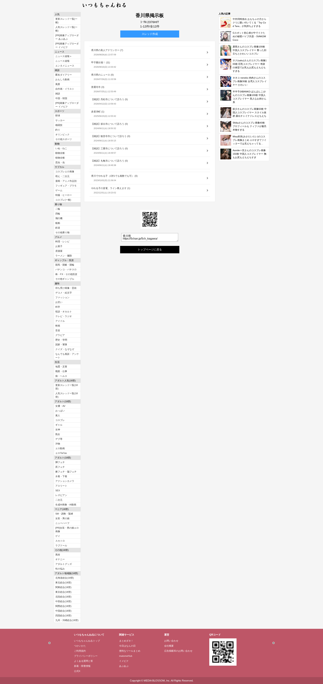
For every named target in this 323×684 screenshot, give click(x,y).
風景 (57, 84)
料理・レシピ (62, 241)
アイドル (60, 321)
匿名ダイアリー (63, 74)
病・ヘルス (61, 376)
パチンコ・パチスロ (66, 269)
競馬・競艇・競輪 (64, 264)
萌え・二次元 (62, 176)
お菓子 (58, 246)
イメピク (124, 661)
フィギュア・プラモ (66, 185)
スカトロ (60, 540)
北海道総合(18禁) (64, 577)
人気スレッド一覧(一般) (66, 29)
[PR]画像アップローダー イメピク (67, 45)
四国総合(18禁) (63, 615)
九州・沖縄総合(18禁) (67, 620)
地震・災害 (61, 366)
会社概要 (169, 645)
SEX (57, 490)
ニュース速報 (62, 61)
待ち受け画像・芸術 (66, 288)
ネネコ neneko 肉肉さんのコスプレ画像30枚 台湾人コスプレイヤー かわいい (250, 81)
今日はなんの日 (127, 645)
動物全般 (60, 153)
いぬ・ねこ (61, 148)
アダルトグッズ (63, 564)
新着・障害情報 (82, 666)
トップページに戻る (150, 249)
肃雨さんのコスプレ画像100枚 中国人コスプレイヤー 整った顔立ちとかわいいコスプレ (249, 50)
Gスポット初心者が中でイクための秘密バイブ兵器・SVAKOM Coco (249, 36)
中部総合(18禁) (63, 601)
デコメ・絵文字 (63, 292)
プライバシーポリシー (86, 656)
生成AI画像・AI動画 (65, 504)
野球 (57, 115)
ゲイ (57, 536)
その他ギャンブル (64, 279)
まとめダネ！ (126, 640)
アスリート (61, 485)
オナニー (60, 559)
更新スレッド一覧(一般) (66, 21)
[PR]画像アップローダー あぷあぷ (67, 37)
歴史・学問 (61, 339)
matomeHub (125, 656)
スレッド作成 (150, 33)
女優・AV (60, 406)
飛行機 (58, 218)
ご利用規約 (80, 650)
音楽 (57, 330)
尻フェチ (60, 467)
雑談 (57, 93)
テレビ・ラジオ (63, 316)
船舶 (57, 223)
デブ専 (58, 439)
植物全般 (60, 157)
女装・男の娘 (62, 518)
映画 (57, 325)
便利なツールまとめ (129, 650)
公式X (77, 671)
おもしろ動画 (62, 79)
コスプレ (60, 420)
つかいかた (80, 645)
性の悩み (60, 568)
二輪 (57, 209)
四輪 (57, 213)
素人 (57, 415)
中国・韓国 (61, 98)
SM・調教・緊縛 (64, 513)
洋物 (57, 443)
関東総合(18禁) (63, 587)
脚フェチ (60, 462)
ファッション (62, 297)
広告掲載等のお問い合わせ (178, 650)
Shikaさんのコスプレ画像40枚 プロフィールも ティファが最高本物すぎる (249, 126)
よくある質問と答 (83, 661)
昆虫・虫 (60, 162)
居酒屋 (58, 251)
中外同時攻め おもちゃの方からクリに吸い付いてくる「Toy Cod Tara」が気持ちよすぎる (249, 22)
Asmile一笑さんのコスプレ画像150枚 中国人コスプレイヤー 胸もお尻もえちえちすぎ (249, 154)
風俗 (57, 554)
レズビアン (61, 495)
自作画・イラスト (64, 89)
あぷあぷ (124, 666)
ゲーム (58, 190)
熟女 (57, 434)
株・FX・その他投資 (66, 274)
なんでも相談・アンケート (67, 356)
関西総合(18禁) (63, 606)
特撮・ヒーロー (63, 195)
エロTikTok (61, 453)
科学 (57, 306)
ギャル (58, 424)
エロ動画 (60, 448)
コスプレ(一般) (63, 199)
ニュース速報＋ (63, 56)
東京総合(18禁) (63, 592)
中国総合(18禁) (63, 610)
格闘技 (58, 125)
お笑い (58, 302)
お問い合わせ (171, 640)
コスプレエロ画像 (64, 171)
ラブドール (61, 545)
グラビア (60, 335)
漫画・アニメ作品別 (66, 181)
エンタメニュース (64, 65)
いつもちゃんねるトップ (87, 640)
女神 (57, 429)
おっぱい (60, 410)
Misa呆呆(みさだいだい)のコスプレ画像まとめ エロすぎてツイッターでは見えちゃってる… (249, 140)
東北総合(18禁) (63, 582)
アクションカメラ (64, 481)
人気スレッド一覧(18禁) (66, 395)
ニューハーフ (62, 523)
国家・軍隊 (61, 344)
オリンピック (62, 134)
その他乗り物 (62, 232)
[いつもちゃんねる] (104, 8)
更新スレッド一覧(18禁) (66, 387)
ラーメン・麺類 (63, 255)
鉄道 (57, 227)
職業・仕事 (61, 371)
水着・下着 (61, 476)
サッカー (60, 120)
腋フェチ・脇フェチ (66, 471)
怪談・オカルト (63, 311)
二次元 (58, 500)
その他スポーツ (63, 139)
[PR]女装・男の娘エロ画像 (67, 529)
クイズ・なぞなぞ (64, 349)
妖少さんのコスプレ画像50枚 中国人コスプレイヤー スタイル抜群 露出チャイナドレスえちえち (250, 112)
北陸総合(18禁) (63, 596)
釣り (57, 129)
